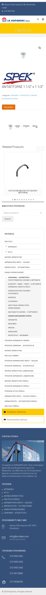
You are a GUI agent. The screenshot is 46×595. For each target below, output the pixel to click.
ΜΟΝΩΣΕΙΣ (12, 297)
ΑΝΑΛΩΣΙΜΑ (12, 331)
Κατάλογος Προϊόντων (16, 411)
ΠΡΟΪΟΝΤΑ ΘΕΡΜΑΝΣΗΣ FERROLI (17, 385)
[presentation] (38, 149)
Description (8, 107)
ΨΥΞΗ (10, 251)
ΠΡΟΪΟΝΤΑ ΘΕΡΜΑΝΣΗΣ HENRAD (17, 340)
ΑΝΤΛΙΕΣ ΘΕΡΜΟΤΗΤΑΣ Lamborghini (19, 370)
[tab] (8, 107)
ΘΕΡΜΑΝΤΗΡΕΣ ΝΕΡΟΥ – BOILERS (17, 261)
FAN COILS (9, 241)
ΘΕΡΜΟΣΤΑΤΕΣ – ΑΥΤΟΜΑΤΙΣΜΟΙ (17, 266)
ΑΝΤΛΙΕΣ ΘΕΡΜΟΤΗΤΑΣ (13, 256)
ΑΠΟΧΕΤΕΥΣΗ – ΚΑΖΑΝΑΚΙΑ (18, 334)
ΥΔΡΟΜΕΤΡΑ (12, 319)
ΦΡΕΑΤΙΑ (11, 327)
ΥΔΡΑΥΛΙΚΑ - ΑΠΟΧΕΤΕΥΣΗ (20, 95)
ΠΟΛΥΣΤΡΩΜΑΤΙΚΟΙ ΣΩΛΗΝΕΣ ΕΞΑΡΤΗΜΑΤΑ (24, 279)
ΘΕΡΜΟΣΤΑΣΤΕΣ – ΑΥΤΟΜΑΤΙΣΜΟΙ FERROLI (21, 400)
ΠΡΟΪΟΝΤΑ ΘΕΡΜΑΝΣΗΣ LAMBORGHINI (19, 375)
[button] (13, 199)
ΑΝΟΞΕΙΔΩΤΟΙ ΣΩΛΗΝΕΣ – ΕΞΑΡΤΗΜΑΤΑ (22, 311)
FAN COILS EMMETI (12, 355)
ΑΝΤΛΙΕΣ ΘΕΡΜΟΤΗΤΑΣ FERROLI (17, 380)
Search (7, 218)
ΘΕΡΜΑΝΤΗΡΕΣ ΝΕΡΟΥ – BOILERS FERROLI (20, 395)
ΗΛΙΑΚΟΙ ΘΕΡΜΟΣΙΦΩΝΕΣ (14, 271)
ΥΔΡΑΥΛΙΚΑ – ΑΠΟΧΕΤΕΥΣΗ (19, 276)
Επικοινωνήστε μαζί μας (17, 419)
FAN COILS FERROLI (12, 405)
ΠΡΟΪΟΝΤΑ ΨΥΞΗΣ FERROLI (15, 390)
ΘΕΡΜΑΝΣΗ (12, 246)
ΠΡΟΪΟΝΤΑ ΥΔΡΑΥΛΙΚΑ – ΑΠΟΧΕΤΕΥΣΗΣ (19, 345)
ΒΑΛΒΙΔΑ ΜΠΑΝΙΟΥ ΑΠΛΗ (23, 191)
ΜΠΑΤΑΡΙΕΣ (12, 323)
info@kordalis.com (19, 535)
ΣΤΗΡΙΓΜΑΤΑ (12, 300)
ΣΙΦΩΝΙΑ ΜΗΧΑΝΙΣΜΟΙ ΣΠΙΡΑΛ (20, 315)
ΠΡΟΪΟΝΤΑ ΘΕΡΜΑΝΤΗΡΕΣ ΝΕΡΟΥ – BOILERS (21, 360)
